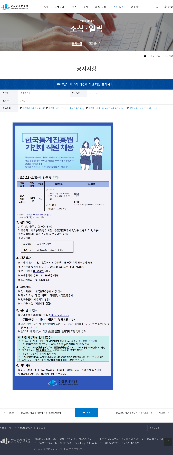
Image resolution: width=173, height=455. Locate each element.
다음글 (162, 412)
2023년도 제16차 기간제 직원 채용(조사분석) (41, 412)
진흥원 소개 (5, 428)
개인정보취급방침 (24, 428)
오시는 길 (41, 428)
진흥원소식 (94, 43)
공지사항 (77, 43)
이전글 (11, 412)
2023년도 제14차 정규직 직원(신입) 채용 (134, 412)
